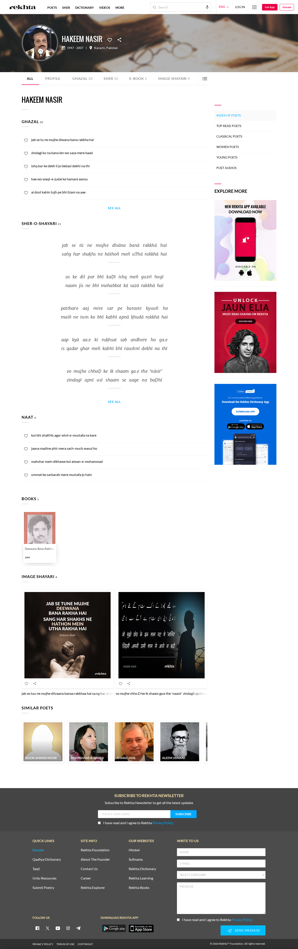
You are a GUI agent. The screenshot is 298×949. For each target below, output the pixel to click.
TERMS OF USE (65, 944)
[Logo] (22, 7)
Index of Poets (228, 115)
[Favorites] (110, 40)
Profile (52, 78)
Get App (270, 7)
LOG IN (240, 7)
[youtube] (57, 928)
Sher (111, 78)
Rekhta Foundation (95, 850)
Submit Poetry (43, 888)
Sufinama (136, 859)
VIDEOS (104, 7)
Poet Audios (226, 168)
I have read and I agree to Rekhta (138, 823)
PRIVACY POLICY (43, 944)
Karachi (99, 47)
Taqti (36, 869)
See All (114, 208)
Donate (287, 7)
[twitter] (47, 928)
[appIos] (141, 928)
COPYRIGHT (85, 944)
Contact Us (89, 869)
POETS (52, 7)
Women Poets (227, 147)
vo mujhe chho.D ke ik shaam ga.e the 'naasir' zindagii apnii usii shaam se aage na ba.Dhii (181, 693)
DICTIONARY (84, 7)
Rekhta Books (139, 888)
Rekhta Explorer (93, 888)
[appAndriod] (113, 928)
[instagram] (68, 928)
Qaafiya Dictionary (47, 859)
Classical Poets (229, 136)
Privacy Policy (162, 823)
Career (86, 878)
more (119, 7)
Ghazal (82, 78)
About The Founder (95, 859)
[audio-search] (207, 6)
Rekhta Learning (141, 878)
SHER (66, 7)
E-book (138, 78)
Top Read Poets (228, 126)
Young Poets (226, 157)
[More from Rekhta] (254, 7)
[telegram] (78, 928)
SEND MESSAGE (247, 930)
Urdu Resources (45, 878)
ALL (30, 78)
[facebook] (37, 928)
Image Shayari (174, 78)
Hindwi (134, 850)
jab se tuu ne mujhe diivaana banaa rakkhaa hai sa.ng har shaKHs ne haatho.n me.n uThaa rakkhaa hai (97, 693)
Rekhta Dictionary (142, 869)
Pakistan (112, 47)
